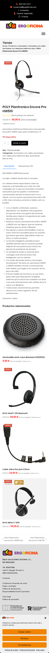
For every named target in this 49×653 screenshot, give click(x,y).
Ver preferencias (24, 645)
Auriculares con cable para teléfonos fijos (18, 48)
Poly (10, 158)
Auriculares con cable (36, 46)
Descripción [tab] (9, 166)
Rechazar (24, 638)
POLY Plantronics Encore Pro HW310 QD (12, 539)
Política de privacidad (10, 599)
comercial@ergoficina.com (24, 7)
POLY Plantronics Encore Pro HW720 (36, 539)
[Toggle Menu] (43, 34)
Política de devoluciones (11, 589)
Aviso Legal (40, 650)
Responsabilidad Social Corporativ (15, 591)
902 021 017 (25, 4)
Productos (13, 46)
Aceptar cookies (24, 632)
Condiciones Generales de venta (14, 583)
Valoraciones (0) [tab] (25, 166)
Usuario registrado (25, 13)
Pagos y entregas (9, 586)
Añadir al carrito (19, 143)
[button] (45, 618)
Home (4, 46)
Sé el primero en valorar (22, 115)
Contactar (24, 10)
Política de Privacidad (27, 650)
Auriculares (22, 46)
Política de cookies (11, 650)
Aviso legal (6, 597)
